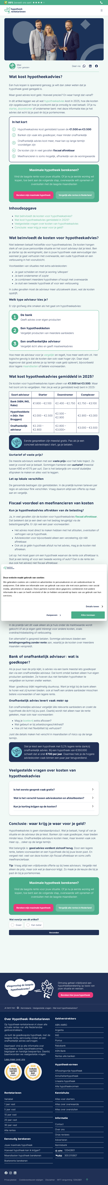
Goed (18, 925)
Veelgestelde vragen (42, 1008)
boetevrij (28, 720)
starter (12, 108)
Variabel (8, 1099)
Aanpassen (51, 615)
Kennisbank (26, 1008)
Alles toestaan (88, 615)
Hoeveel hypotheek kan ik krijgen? (22, 1150)
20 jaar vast (10, 1119)
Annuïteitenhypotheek (66, 1075)
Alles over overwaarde (67, 1104)
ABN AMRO (61, 1024)
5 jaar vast (10, 1109)
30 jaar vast (10, 1125)
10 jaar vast (10, 1114)
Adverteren (61, 1139)
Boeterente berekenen (16, 1160)
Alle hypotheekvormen (67, 1086)
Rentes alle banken (65, 1056)
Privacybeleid (10, 1180)
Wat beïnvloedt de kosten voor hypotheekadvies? (43, 216)
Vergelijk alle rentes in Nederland (75, 195)
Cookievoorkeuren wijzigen (31, 1180)
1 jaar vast (9, 1104)
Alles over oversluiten (66, 1109)
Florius (58, 1040)
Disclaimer (50, 1180)
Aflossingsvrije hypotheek (68, 1070)
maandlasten (30, 366)
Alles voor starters (65, 1099)
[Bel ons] (101, 2)
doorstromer (25, 108)
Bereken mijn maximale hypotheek (33, 195)
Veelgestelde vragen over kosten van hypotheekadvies (46, 223)
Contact (59, 1124)
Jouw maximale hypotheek (18, 1145)
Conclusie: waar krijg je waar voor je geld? (39, 227)
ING (57, 1035)
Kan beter (36, 925)
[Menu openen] (102, 10)
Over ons (60, 1129)
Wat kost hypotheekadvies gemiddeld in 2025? (42, 219)
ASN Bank (60, 1050)
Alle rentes (10, 1130)
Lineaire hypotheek (65, 1081)
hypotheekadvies (54, 101)
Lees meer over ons (14, 1059)
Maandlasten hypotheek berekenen (22, 1155)
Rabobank (60, 1045)
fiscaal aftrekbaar (86, 516)
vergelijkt (49, 354)
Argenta (59, 1030)
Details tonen (92, 606)
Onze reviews (62, 1134)
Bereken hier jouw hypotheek (75, 995)
